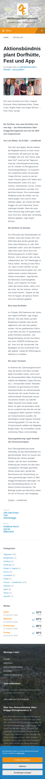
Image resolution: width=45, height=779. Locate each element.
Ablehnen (22, 766)
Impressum (7, 663)
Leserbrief (7, 575)
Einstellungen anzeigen (22, 773)
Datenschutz (20, 753)
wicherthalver (27, 67)
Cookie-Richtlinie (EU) (12, 675)
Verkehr (6, 596)
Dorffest (6, 561)
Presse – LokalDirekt (12, 582)
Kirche (6, 572)
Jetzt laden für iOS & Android (15, 699)
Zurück (6, 510)
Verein (6, 593)
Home (6, 37)
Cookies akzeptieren (22, 760)
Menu (8, 30)
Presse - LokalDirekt (13, 70)
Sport (5, 589)
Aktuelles (18, 37)
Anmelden (7, 671)
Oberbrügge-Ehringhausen (22, 18)
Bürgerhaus (8, 558)
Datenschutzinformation (13, 667)
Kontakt (6, 659)
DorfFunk (7, 565)
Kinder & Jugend (10, 568)
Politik (6, 579)
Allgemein (7, 554)
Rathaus (7, 586)
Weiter (6, 524)
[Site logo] (22, 14)
